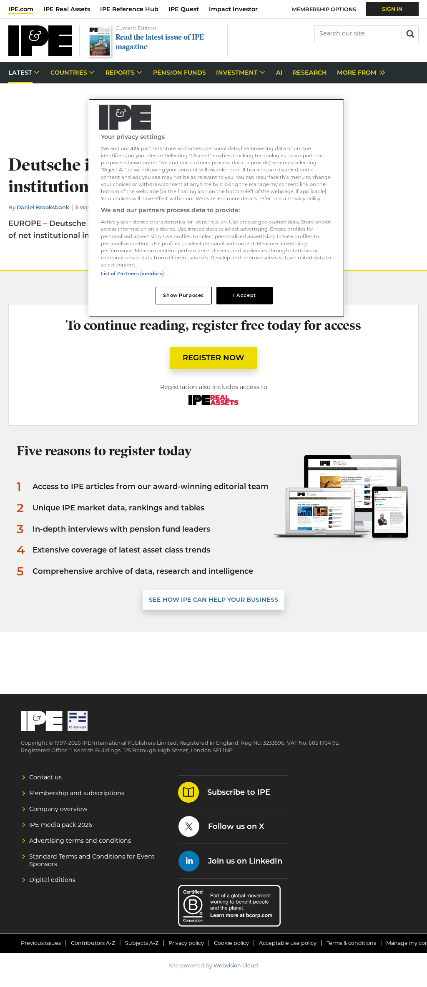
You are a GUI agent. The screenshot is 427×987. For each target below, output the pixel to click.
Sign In (392, 9)
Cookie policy (231, 943)
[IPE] (40, 54)
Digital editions (52, 880)
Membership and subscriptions (76, 793)
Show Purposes (183, 295)
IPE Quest (183, 9)
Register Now (213, 357)
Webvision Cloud (236, 965)
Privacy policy (186, 943)
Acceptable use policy (287, 943)
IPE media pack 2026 (60, 825)
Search (409, 32)
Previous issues (41, 943)
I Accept (244, 295)
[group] (359, 73)
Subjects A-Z (141, 943)
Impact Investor (233, 9)
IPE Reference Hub (129, 9)
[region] (216, 208)
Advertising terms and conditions (80, 840)
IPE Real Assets (66, 9)
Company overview (58, 809)
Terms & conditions (351, 943)
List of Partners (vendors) (132, 273)
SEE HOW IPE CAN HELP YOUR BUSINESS (213, 599)
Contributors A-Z (93, 943)
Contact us (45, 777)
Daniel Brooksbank (43, 207)
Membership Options (324, 9)
